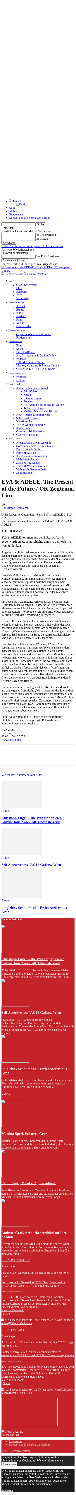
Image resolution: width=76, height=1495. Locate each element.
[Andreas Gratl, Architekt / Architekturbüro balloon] (15, 1225)
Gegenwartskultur (16, 302)
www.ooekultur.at (11, 739)
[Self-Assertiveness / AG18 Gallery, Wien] (21, 854)
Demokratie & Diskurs (29, 449)
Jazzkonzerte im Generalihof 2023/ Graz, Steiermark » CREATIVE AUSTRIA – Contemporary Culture (33, 1284)
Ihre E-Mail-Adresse (47, 256)
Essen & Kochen (26, 452)
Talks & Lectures (34, 408)
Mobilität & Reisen (27, 459)
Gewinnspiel (16, 214)
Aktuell (20, 306)
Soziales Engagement (28, 462)
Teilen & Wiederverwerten (31, 466)
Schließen (7, 1490)
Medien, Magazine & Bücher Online (37, 365)
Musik (20, 322)
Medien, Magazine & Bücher (41, 411)
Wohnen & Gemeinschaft (31, 469)
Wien (19, 294)
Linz (19, 288)
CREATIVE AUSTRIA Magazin (35, 368)
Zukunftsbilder (24, 472)
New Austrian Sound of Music (34, 414)
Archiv (13, 211)
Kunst (19, 312)
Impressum (15, 1441)
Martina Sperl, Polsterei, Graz (24, 1134)
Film (19, 319)
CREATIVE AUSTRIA (15, 1260)
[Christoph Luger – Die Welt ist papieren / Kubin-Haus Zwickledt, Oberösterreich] (21, 807)
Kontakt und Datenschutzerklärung (29, 217)
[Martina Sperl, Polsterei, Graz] (15, 1126)
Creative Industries (17, 330)
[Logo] (12, 274)
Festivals (21, 316)
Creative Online (15, 341)
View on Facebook (12, 1310)
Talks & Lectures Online (30, 362)
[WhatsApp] (47, 757)
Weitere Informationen (50, 1460)
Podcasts (21, 358)
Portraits (21, 376)
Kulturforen (23, 428)
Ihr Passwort (43, 238)
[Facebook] (7, 757)
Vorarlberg (22, 298)
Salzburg (21, 291)
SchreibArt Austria (27, 418)
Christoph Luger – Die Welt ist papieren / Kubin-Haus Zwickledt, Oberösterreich (32, 820)
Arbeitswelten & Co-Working (33, 442)
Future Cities (23, 326)
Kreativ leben (14, 439)
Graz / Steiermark (26, 284)
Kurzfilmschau (24, 421)
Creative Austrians (16, 373)
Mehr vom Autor (32, 774)
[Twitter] (21, 757)
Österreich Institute (27, 434)
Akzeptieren (9, 1464)
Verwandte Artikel (12, 774)
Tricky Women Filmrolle (30, 424)
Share (6, 1313)
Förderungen (23, 337)
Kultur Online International (32, 388)
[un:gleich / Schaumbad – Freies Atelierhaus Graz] (21, 897)
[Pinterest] (34, 757)
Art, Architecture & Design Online (36, 355)
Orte (11, 281)
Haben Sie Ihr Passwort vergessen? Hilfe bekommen (32, 246)
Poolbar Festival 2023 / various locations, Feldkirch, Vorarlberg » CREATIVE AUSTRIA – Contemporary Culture (37, 1353)
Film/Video (30, 391)
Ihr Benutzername (46, 234)
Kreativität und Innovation (31, 456)
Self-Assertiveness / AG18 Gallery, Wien (31, 865)
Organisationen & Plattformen (33, 334)
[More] (61, 757)
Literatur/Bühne (25, 352)
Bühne (20, 309)
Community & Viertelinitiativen (34, 446)
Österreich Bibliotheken (30, 431)
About (12, 207)
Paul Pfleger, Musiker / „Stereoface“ (28, 1183)
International (14, 384)
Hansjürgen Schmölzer (14, 507)
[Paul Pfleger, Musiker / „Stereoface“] (15, 1176)
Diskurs (20, 380)
